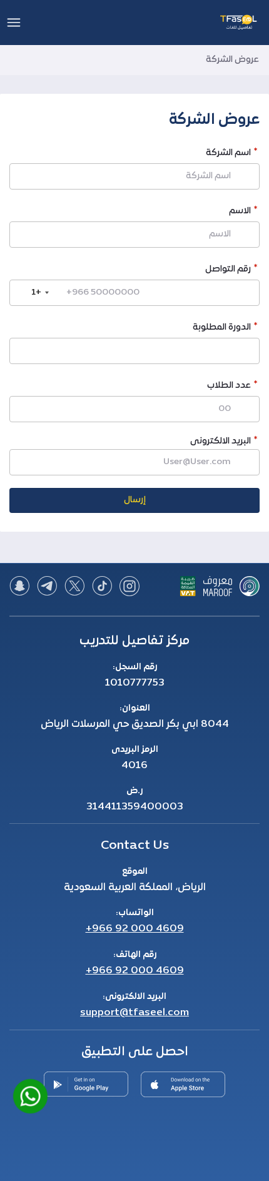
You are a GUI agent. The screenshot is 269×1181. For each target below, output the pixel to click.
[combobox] (31, 292)
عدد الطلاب (229, 387)
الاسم (240, 212)
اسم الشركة (228, 154)
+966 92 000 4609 (135, 929)
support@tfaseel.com (134, 1012)
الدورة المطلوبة (222, 329)
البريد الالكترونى (220, 441)
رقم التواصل (228, 270)
